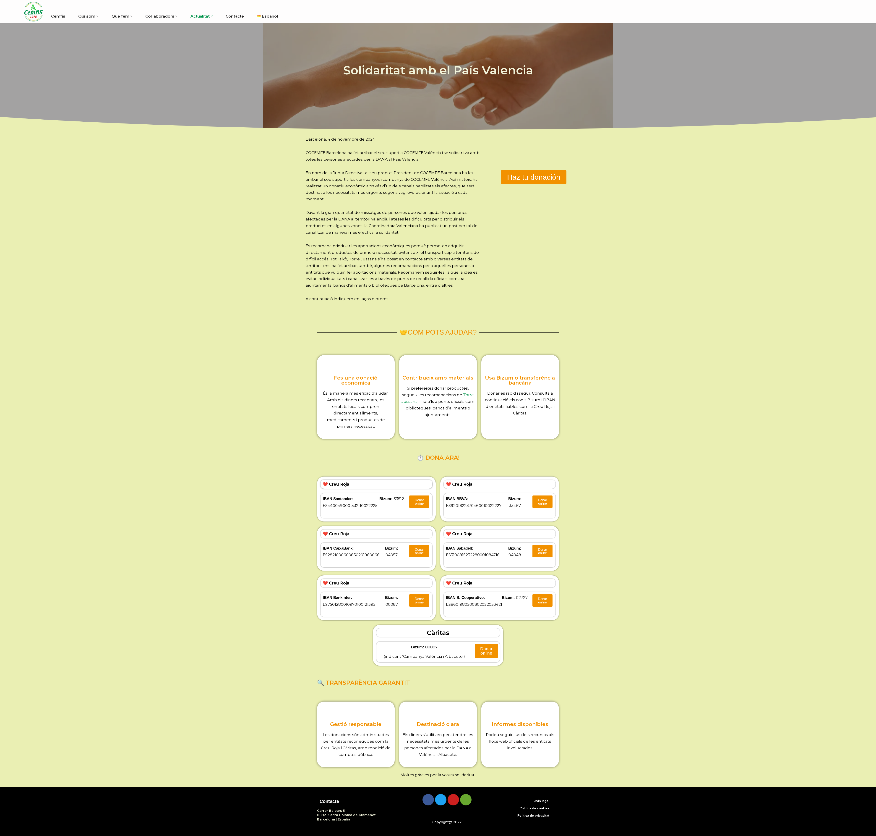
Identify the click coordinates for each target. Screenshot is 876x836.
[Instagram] (466, 799)
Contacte (235, 16)
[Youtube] (453, 799)
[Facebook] (428, 799)
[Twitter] (440, 799)
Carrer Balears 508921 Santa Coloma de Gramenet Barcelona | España (346, 815)
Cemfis (58, 16)
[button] (97, 16)
